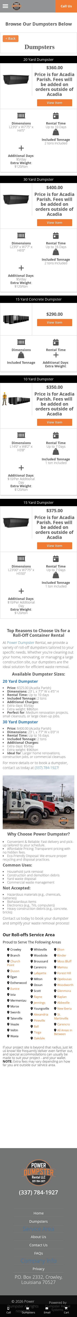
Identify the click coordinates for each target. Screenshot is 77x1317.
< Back (11, 38)
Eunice (14, 989)
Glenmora (64, 991)
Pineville (39, 1021)
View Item (54, 103)
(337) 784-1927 (46, 767)
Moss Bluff (64, 961)
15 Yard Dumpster (38, 502)
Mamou (62, 967)
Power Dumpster (20, 642)
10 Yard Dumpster (38, 379)
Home (38, 1213)
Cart (66, 1312)
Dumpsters (38, 1221)
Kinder (61, 955)
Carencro (63, 1024)
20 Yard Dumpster (38, 59)
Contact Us (38, 1245)
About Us (38, 1236)
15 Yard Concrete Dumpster (39, 299)
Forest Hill (64, 973)
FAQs (38, 1253)
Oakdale (39, 1038)
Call (8, 1312)
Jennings (39, 1003)
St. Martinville (61, 1016)
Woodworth (65, 985)
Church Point (13, 963)
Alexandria (41, 1014)
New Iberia (64, 1009)
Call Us (66, 6)
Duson (14, 971)
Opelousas (64, 979)
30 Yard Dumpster (38, 179)
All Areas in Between (63, 1032)
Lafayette (40, 973)
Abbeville (63, 1003)
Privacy (38, 1268)
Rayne (38, 997)
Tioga (37, 1032)
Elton (60, 949)
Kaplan (62, 997)
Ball (36, 1026)
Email (46, 1312)
